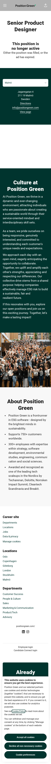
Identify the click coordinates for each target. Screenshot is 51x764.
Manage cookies (12, 541)
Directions (25, 103)
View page (25, 111)
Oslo (5, 556)
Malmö (6, 579)
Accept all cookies (25, 737)
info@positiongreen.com (25, 107)
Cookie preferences (25, 754)
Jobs (5, 531)
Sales (6, 603)
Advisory (7, 617)
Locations (8, 527)
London (7, 570)
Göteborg (8, 565)
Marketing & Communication (18, 607)
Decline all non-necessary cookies (25, 746)
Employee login (25, 647)
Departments (10, 522)
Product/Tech (10, 612)
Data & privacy (10, 536)
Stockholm (8, 575)
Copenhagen (10, 561)
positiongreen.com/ (25, 626)
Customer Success (13, 594)
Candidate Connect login (25, 650)
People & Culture (12, 598)
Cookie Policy (18, 711)
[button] (45, 5)
